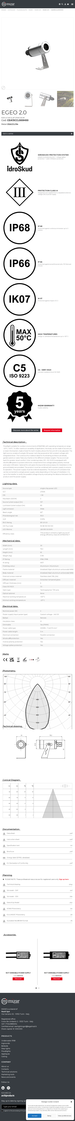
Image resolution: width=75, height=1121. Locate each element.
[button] (71, 1102)
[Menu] (72, 4)
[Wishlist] (71, 133)
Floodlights (6, 1051)
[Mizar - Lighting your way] (8, 4)
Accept (34, 1116)
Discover (18, 979)
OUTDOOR (11, 10)
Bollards (4, 1046)
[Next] (70, 53)
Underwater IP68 (8, 1041)
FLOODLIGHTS (22, 10)
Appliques (5, 1054)
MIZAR (3, 10)
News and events (8, 1077)
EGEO (31, 10)
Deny (49, 1116)
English (59, 4)
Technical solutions (9, 1072)
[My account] (65, 4)
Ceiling (4, 1057)
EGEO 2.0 (38, 10)
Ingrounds (5, 1043)
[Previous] (5, 53)
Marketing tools (7, 1074)
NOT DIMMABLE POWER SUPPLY (18, 973)
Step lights (5, 1049)
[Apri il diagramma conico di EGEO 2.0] (37, 800)
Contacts (5, 1069)
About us (5, 1066)
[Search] (62, 4)
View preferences (64, 1116)
